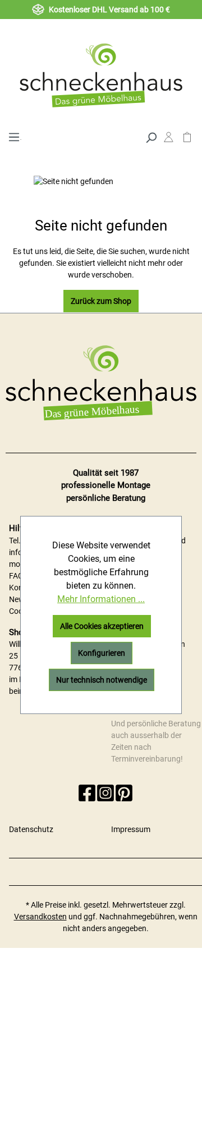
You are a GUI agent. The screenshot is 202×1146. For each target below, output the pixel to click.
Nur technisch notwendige (101, 679)
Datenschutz (31, 829)
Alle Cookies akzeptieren (102, 626)
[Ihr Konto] (168, 140)
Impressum (130, 829)
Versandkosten (40, 916)
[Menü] (14, 136)
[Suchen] (151, 136)
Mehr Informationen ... (101, 599)
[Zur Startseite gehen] (101, 75)
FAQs (18, 575)
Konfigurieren (101, 653)
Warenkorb (187, 140)
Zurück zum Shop (101, 301)
